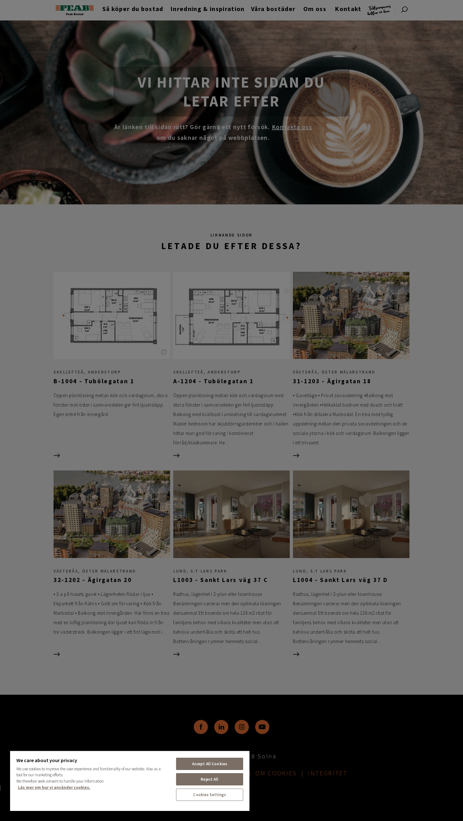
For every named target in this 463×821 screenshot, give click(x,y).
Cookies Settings (209, 794)
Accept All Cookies (209, 764)
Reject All (209, 779)
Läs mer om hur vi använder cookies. (54, 787)
